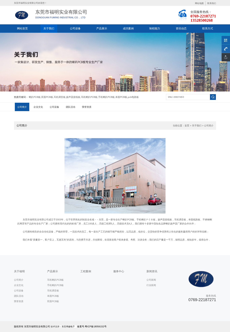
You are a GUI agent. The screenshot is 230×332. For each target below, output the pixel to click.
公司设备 (75, 28)
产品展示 (101, 28)
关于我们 (48, 28)
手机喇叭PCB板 (55, 285)
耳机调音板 (53, 290)
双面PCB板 (53, 301)
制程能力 (154, 28)
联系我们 (211, 3)
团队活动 (70, 107)
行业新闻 (151, 285)
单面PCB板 (53, 296)
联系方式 (207, 28)
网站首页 (22, 28)
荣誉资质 (86, 107)
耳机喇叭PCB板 (55, 279)
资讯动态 (181, 28)
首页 (187, 125)
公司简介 (22, 107)
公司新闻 (151, 279)
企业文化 (38, 107)
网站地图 (199, 3)
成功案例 (128, 28)
